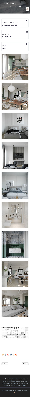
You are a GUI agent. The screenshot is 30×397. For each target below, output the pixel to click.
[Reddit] (16, 355)
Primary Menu (27, 4)
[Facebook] (3, 355)
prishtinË (6, 37)
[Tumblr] (11, 355)
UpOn (15, 392)
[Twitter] (5, 355)
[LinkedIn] (13, 355)
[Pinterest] (8, 355)
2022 (4, 49)
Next (24, 363)
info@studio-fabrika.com (19, 385)
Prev (5, 363)
